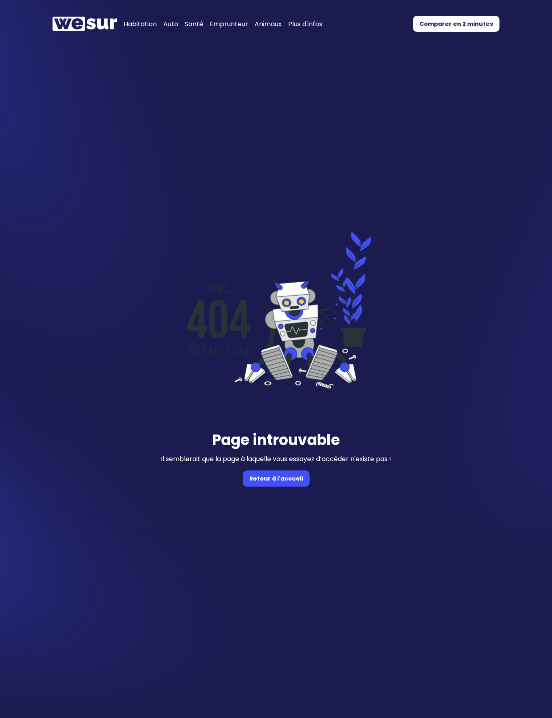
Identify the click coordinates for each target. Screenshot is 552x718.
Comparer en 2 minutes (456, 24)
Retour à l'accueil (276, 478)
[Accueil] (85, 24)
